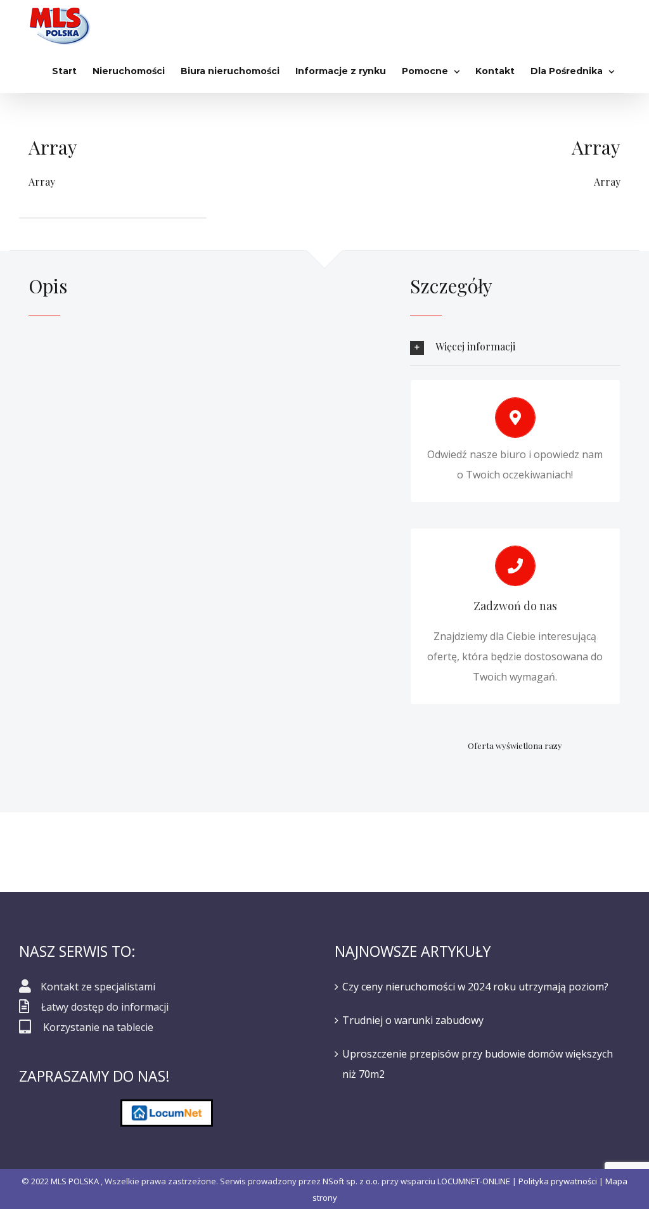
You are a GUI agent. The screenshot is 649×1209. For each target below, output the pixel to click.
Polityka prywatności (557, 1181)
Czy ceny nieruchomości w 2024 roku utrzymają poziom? (475, 987)
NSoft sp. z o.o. (351, 1181)
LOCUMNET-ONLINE (473, 1181)
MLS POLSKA (75, 1181)
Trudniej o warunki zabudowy (413, 1020)
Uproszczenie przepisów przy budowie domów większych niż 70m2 (477, 1064)
